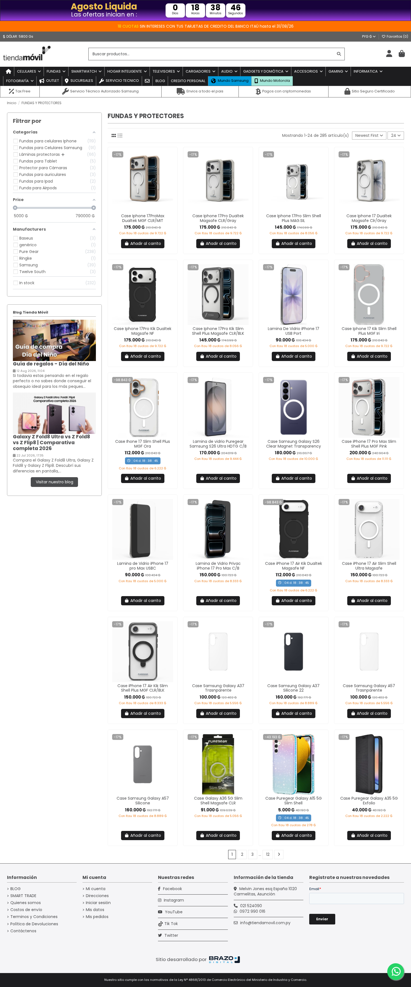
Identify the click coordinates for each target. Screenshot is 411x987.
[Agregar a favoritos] (138, 210)
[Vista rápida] (146, 210)
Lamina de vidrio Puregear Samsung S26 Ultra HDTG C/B (218, 444)
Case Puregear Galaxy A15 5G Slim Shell (293, 800)
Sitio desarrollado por (182, 959)
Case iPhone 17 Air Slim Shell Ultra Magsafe (369, 566)
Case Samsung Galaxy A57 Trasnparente (369, 688)
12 (268, 854)
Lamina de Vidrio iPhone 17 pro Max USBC (142, 566)
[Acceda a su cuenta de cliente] (389, 54)
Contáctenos (23, 931)
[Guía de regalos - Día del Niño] (54, 340)
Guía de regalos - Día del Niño (51, 363)
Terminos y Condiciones (34, 916)
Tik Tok (171, 923)
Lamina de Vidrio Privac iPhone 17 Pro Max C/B (218, 566)
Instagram (173, 900)
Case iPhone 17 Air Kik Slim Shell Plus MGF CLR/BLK (142, 688)
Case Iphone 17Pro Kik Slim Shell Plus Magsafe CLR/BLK (218, 331)
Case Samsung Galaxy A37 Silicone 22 (293, 688)
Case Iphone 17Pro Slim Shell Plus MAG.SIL (293, 218)
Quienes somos (25, 902)
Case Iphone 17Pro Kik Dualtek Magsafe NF (142, 331)
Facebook (172, 889)
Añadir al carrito (145, 243)
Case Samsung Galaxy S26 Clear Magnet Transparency (293, 444)
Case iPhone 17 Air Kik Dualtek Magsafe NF (293, 566)
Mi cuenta (95, 889)
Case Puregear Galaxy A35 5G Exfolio (369, 800)
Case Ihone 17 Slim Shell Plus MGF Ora (142, 444)
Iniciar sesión (98, 902)
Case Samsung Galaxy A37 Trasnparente (218, 688)
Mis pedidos (97, 916)
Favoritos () (397, 36)
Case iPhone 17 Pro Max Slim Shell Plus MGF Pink (369, 444)
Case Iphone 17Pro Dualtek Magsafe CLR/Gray (218, 218)
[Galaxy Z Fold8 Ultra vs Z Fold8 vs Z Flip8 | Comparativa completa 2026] (54, 413)
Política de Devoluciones (34, 924)
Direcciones (97, 895)
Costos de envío (26, 909)
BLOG (15, 889)
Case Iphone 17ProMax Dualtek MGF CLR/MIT (142, 218)
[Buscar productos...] (339, 54)
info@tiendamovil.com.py (265, 923)
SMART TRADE (23, 895)
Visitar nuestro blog (54, 482)
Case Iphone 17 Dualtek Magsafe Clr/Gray (369, 218)
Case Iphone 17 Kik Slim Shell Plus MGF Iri (369, 331)
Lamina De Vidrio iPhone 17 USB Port (293, 331)
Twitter (170, 935)
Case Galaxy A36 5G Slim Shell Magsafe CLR (218, 800)
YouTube (173, 912)
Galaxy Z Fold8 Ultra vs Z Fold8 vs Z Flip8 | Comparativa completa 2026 (51, 442)
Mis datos (95, 909)
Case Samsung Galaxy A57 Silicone (143, 800)
